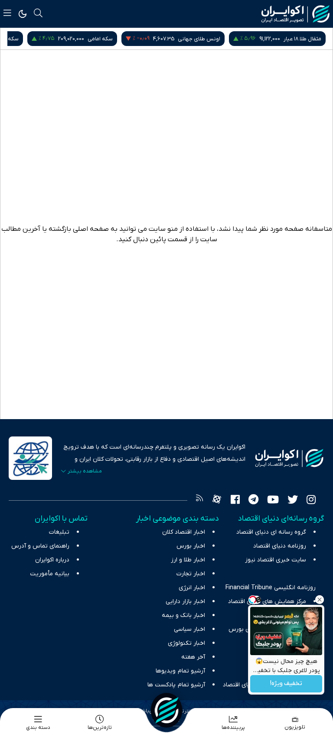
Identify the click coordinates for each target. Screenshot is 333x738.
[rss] (199, 500)
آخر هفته (193, 657)
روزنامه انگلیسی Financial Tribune (270, 588)
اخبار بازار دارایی (185, 601)
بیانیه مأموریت (49, 574)
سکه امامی (201, 39)
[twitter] (292, 500)
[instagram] (311, 500)
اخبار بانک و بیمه (183, 615)
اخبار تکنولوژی (186, 643)
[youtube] (273, 500)
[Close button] (319, 599)
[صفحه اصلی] (166, 710)
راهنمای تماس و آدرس (40, 546)
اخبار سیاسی (189, 629)
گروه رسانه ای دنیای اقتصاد (271, 532)
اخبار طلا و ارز (188, 560)
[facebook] (235, 500)
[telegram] (253, 500)
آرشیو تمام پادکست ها (176, 685)
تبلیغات (59, 532)
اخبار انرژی (192, 588)
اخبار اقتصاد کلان (183, 532)
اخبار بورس (190, 546)
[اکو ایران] (295, 14)
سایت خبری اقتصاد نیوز (275, 560)
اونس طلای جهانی (300, 39)
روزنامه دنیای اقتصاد (279, 546)
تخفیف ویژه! (286, 684)
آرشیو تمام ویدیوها (180, 671)
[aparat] (217, 500)
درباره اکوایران (52, 560)
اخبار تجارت (190, 574)
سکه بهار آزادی (102, 39)
